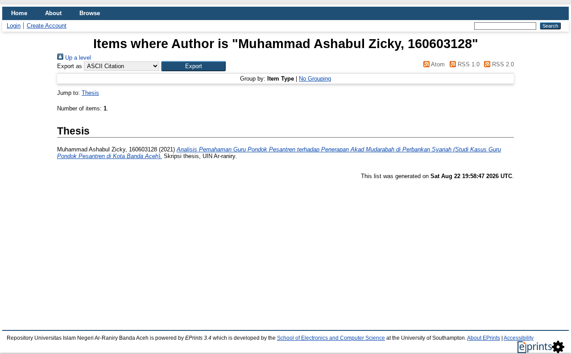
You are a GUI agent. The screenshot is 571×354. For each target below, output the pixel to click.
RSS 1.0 (467, 64)
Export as (69, 66)
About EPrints (483, 338)
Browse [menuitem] (89, 13)
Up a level (77, 57)
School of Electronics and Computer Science (331, 338)
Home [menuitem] (19, 13)
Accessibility (519, 338)
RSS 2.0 (502, 64)
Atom (437, 64)
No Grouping (315, 78)
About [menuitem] (53, 13)
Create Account (46, 25)
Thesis (90, 93)
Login (14, 25)
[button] (193, 66)
